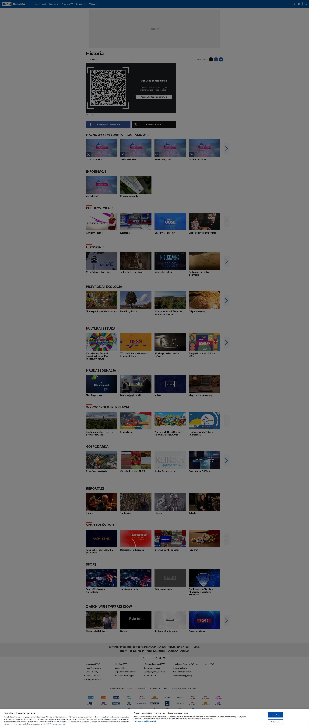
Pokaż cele (275, 722)
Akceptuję (275, 715)
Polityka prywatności (57, 724)
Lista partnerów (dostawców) (145, 721)
